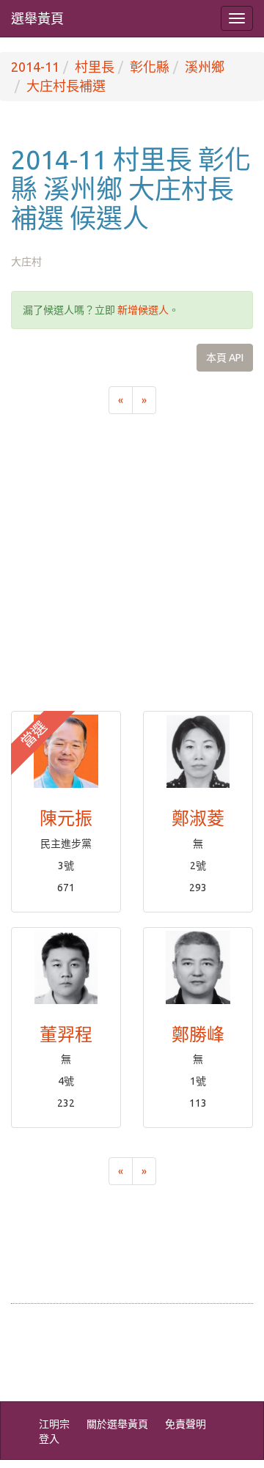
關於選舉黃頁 (117, 1424)
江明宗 (54, 1424)
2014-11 (35, 66)
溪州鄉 (204, 66)
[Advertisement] (132, 572)
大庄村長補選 (66, 85)
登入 (49, 1439)
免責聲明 (185, 1424)
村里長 (94, 66)
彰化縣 (149, 66)
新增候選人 (143, 310)
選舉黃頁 (37, 18)
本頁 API (224, 358)
